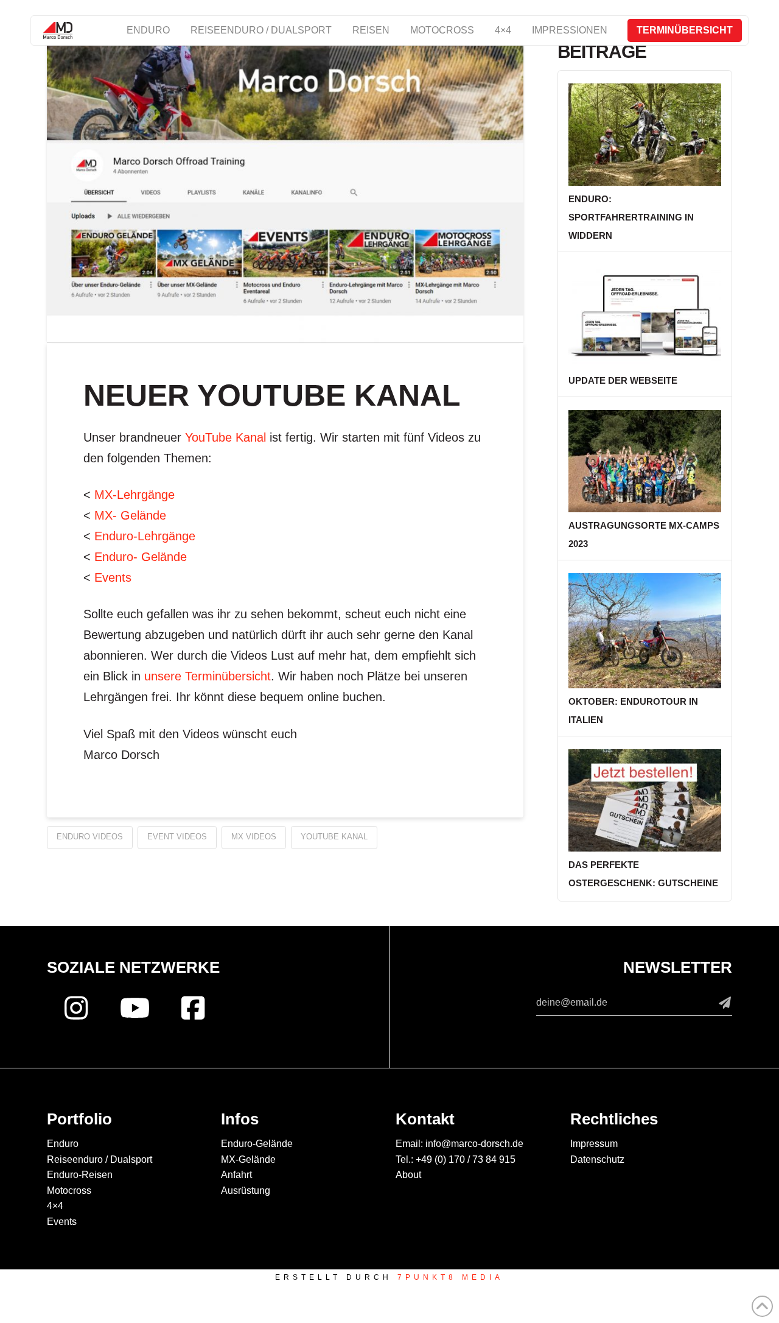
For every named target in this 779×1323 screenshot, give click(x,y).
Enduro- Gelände (140, 556)
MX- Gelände (130, 515)
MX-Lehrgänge (134, 494)
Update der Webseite (622, 380)
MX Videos (253, 836)
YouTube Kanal (225, 437)
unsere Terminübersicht (207, 676)
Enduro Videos (90, 836)
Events (112, 577)
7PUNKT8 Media (450, 1277)
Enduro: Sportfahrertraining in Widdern (631, 217)
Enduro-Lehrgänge (144, 536)
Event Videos (177, 836)
